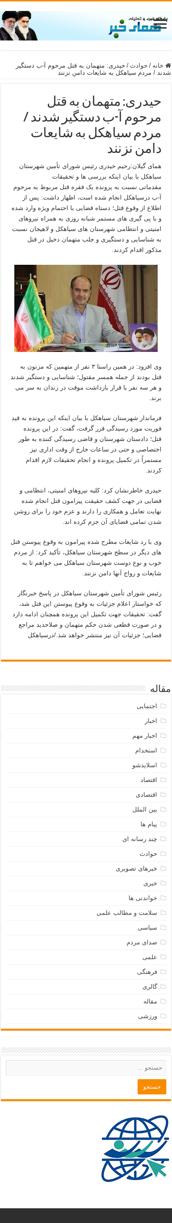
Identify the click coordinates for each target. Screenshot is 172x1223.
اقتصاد (148, 779)
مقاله (150, 1001)
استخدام (146, 750)
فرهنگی (147, 971)
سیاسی (147, 927)
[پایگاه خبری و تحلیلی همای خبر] (86, 23)
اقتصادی (146, 794)
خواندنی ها (143, 898)
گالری (149, 986)
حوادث (139, 65)
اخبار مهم (144, 735)
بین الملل (144, 809)
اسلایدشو (144, 765)
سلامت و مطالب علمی (127, 912)
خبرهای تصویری (136, 868)
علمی (149, 957)
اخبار (151, 720)
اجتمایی (147, 706)
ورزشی (147, 1016)
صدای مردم (142, 942)
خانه (158, 65)
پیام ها (148, 824)
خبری (150, 883)
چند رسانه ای (139, 838)
